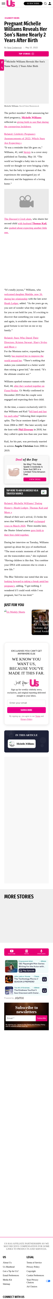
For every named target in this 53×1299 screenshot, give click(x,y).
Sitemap (6, 1284)
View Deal (35, 479)
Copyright (31, 1271)
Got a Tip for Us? (11, 1271)
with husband (32, 223)
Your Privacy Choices (32, 1281)
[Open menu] (3, 3)
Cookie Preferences (35, 1275)
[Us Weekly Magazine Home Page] (10, 3)
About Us (7, 1262)
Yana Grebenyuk (14, 48)
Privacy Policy (26, 719)
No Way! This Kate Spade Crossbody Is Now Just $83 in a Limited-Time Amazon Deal (34, 469)
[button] (45, 3)
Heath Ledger (11, 303)
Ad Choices (32, 1286)
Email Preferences (11, 1275)
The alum (17, 218)
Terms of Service (34, 1262)
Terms (37, 716)
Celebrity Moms (12, 18)
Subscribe (33, 3)
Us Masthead (9, 1267)
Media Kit (7, 1280)
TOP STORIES (25, 53)
